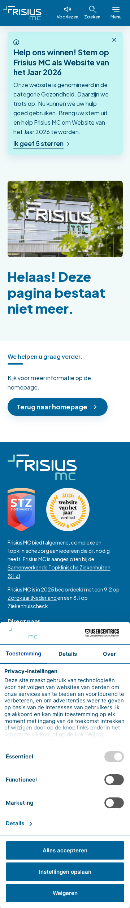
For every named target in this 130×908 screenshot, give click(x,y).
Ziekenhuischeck (28, 606)
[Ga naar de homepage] (22, 13)
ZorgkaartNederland (32, 597)
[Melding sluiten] (114, 40)
